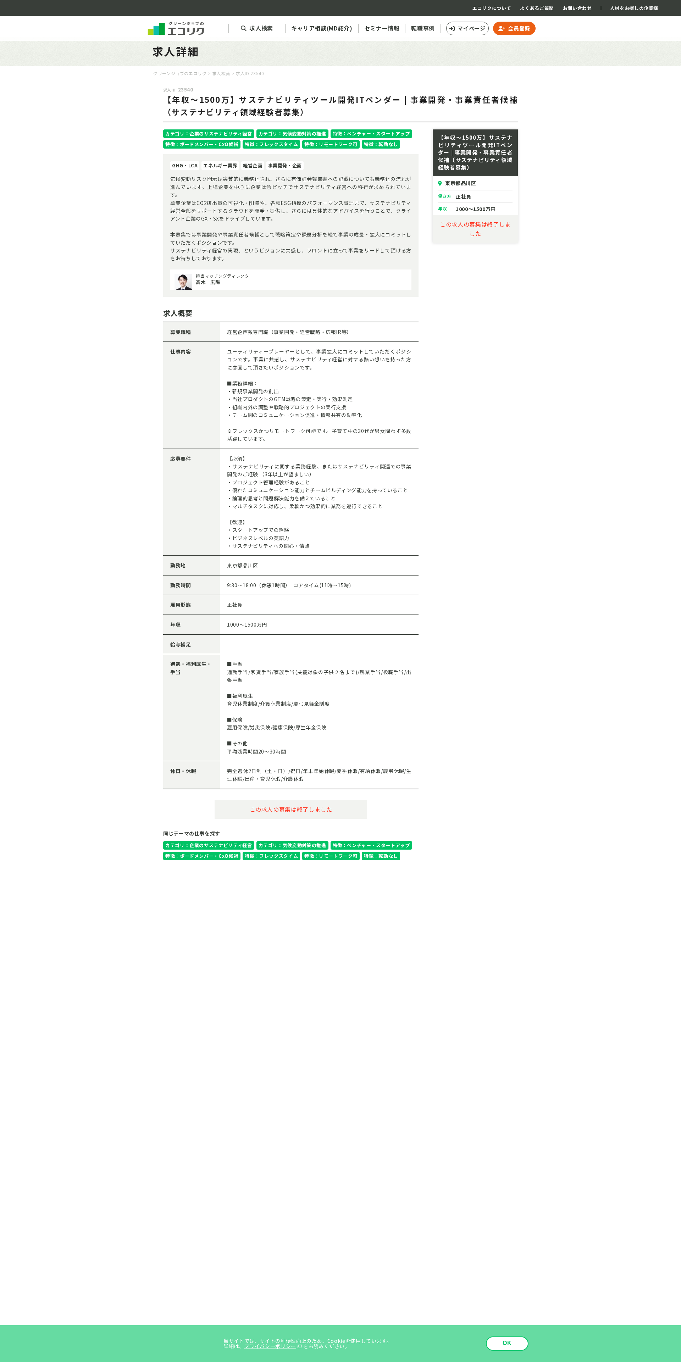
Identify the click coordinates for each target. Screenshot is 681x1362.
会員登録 (519, 28)
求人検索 (221, 73)
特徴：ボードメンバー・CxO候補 (201, 144)
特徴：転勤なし (381, 144)
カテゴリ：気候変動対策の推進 (292, 133)
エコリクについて (491, 8)
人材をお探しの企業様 (634, 8)
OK (507, 1343)
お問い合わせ (577, 8)
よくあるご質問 (537, 8)
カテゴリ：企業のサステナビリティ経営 (208, 133)
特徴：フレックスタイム (271, 144)
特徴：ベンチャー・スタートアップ (371, 133)
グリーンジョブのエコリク (180, 73)
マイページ (471, 28)
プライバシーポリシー (270, 1346)
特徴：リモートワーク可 (331, 144)
